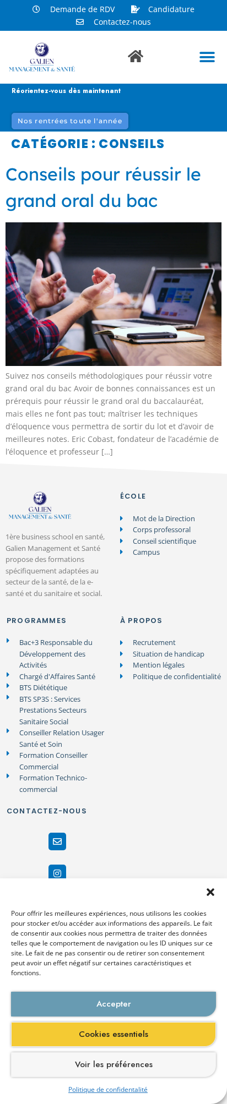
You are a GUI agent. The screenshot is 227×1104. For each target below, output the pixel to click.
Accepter (113, 1004)
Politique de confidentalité (108, 1089)
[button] (210, 892)
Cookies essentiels (113, 1034)
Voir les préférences (114, 1064)
